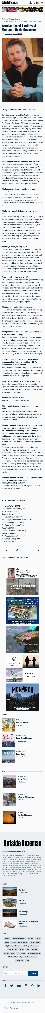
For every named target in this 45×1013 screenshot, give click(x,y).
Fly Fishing (9, 946)
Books (26, 558)
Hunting (26, 946)
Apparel (30, 938)
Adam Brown (22, 817)
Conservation (22, 942)
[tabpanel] (22, 72)
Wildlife (34, 949)
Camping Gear (12, 949)
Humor (31, 942)
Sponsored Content (34, 953)
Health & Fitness (9, 953)
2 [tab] (23, 102)
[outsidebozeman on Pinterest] (32, 986)
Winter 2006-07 (17, 34)
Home (6, 19)
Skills (38, 942)
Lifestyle (7, 938)
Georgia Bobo (23, 925)
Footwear (18, 946)
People (17, 19)
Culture (11, 19)
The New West (13, 957)
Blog (27, 960)
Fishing (13, 942)
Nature (37, 938)
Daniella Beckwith (22, 756)
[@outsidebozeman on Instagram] (26, 986)
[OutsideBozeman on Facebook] (5, 986)
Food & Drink (21, 953)
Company (20, 720)
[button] (6, 550)
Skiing (21, 949)
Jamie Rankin (22, 781)
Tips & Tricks (24, 957)
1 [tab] (21, 102)
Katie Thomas (22, 799)
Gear (27, 949)
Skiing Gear (19, 960)
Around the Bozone (19, 938)
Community (11, 558)
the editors (20, 725)
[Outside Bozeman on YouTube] (19, 986)
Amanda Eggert (22, 741)
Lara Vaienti (8, 34)
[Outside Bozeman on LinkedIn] (38, 986)
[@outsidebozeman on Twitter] (11, 986)
